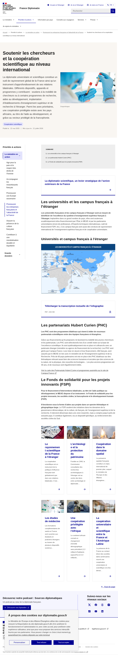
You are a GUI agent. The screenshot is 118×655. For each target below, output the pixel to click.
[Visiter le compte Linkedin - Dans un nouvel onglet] (102, 611)
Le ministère (7, 20)
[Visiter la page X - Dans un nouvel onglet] (89, 605)
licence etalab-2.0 (80, 652)
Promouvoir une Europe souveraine (11, 196)
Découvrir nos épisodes (17, 608)
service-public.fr (80, 629)
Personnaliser (19, 642)
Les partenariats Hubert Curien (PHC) (59, 158)
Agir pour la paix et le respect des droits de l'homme (11, 168)
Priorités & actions (24, 20)
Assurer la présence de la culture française (12, 225)
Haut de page (109, 587)
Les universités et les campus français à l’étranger (63, 153)
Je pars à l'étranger (57, 5)
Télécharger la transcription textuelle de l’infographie (74, 306)
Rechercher (113, 11)
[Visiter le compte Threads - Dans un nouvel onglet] (102, 605)
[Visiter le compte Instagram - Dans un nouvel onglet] (108, 605)
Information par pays (45, 20)
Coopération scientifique (13, 124)
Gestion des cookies (91, 647)
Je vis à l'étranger (77, 5)
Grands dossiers (8, 254)
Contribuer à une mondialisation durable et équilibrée (12, 240)
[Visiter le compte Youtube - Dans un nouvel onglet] (96, 611)
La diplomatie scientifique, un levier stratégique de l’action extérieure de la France (77, 182)
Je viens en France (97, 5)
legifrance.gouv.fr (99, 629)
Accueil (5, 32)
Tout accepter (63, 642)
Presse (92, 20)
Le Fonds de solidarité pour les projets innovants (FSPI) (65, 162)
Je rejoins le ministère (11, 26)
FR (111, 5)
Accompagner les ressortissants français (12, 183)
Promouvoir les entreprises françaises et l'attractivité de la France (63, 32)
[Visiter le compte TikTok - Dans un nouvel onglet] (89, 611)
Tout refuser (41, 642)
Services (81, 20)
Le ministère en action (32, 32)
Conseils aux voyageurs (65, 20)
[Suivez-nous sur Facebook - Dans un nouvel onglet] (96, 605)
